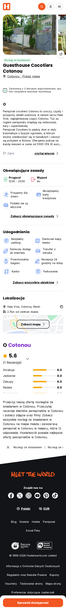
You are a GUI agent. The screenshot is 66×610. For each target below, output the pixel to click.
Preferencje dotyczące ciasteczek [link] (32, 592)
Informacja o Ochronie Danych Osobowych (33, 566)
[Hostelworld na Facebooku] (11, 495)
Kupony (54, 574)
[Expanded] (8, 447)
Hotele (36, 521)
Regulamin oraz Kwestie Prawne (27, 574)
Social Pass (33, 530)
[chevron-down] (27, 358)
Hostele (24, 521)
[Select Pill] (41, 6)
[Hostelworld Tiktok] (55, 495)
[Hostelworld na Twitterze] (20, 495)
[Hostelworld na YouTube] (37, 495)
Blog (13, 521)
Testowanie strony (31, 583)
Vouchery (11, 583)
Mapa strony (53, 583)
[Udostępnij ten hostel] (61, 54)
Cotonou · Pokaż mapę (23, 76)
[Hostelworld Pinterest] (46, 495)
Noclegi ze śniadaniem (17, 60)
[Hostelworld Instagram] (29, 495)
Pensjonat (49, 521)
